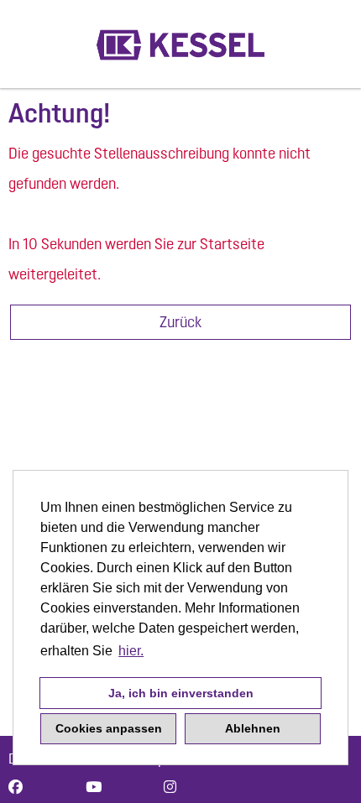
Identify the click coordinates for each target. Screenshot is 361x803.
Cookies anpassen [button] (108, 728)
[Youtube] (94, 787)
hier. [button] (131, 651)
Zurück (180, 322)
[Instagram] (170, 787)
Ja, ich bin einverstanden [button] (181, 693)
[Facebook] (15, 787)
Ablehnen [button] (252, 728)
